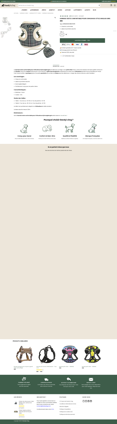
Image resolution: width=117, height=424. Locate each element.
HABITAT (52, 10)
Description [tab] (56, 66)
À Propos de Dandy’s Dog (66, 401)
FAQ (53, 409)
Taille (61, 31)
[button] (115, 5)
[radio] (62, 34)
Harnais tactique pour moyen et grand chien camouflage (23, 367)
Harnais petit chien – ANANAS (89, 366)
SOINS (60, 10)
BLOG (94, 10)
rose (61, 115)
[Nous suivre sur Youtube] (91, 401)
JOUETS (87, 10)
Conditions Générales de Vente (68, 404)
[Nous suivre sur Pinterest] (88, 401)
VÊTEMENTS (78, 10)
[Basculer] (61, 56)
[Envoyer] (99, 5)
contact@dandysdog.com (44, 406)
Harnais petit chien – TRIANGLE (66, 366)
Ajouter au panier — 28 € (82, 40)
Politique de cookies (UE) (66, 412)
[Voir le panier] (111, 5)
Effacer (114, 30)
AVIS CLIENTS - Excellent (76, 16)
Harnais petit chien (35, 13)
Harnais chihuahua (47, 13)
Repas (44, 10)
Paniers (24, 10)
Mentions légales (64, 406)
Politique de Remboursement (67, 414)
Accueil (16, 13)
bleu (65, 115)
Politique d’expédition (65, 409)
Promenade (35, 10)
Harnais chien (24, 13)
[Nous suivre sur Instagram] (86, 401)
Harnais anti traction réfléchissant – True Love (46, 367)
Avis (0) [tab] (62, 66)
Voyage (68, 10)
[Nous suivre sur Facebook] (83, 401)
